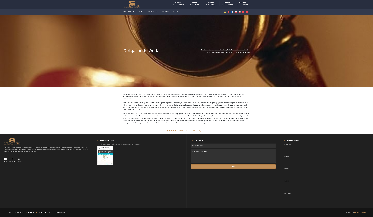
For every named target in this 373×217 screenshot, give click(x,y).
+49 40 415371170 (178, 4)
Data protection (45, 212)
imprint (31, 212)
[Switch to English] (228, 12)
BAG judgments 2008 (229, 52)
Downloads (19, 212)
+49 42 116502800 (210, 4)
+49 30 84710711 (194, 4)
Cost (9, 212)
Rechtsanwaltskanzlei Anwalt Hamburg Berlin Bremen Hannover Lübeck (224, 50)
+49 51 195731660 (242, 4)
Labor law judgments (213, 52)
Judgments (60, 212)
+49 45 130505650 (227, 4)
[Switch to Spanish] (243, 12)
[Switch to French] (232, 12)
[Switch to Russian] (239, 12)
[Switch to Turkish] (247, 12)
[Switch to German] (225, 12)
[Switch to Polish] (236, 12)
